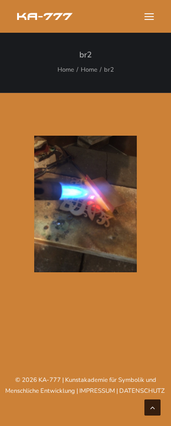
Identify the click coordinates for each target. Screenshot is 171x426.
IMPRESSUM (97, 391)
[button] (149, 16)
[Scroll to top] (152, 407)
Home (65, 69)
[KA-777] (45, 16)
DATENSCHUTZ (142, 391)
